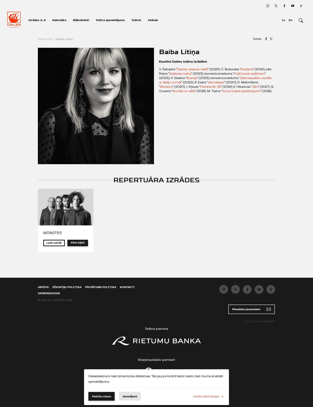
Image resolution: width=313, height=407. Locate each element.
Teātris (136, 20)
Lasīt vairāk (54, 243)
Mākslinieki (81, 20)
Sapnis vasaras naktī (192, 69)
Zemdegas (216, 82)
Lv (283, 20)
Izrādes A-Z (37, 20)
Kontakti (127, 287)
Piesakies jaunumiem (246, 309)
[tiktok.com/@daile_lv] (301, 5)
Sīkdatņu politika (67, 287)
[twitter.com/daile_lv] (276, 5)
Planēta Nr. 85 (210, 86)
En (290, 20)
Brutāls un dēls (183, 91)
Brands (192, 78)
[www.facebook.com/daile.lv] (284, 5)
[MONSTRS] (65, 207)
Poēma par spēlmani (249, 73)
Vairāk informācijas (206, 396)
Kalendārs (59, 20)
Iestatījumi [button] (130, 396)
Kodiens (247, 69)
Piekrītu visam (101, 396)
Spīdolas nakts (180, 73)
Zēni (255, 86)
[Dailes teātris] (14, 20)
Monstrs (166, 86)
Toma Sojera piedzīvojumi (241, 91)
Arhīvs (43, 287)
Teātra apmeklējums (110, 20)
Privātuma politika (100, 287)
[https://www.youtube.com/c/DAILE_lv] (292, 5)
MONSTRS (52, 233)
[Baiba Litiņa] (266, 39)
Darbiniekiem (49, 293)
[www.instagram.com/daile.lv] (267, 5)
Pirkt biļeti (78, 243)
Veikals (153, 20)
